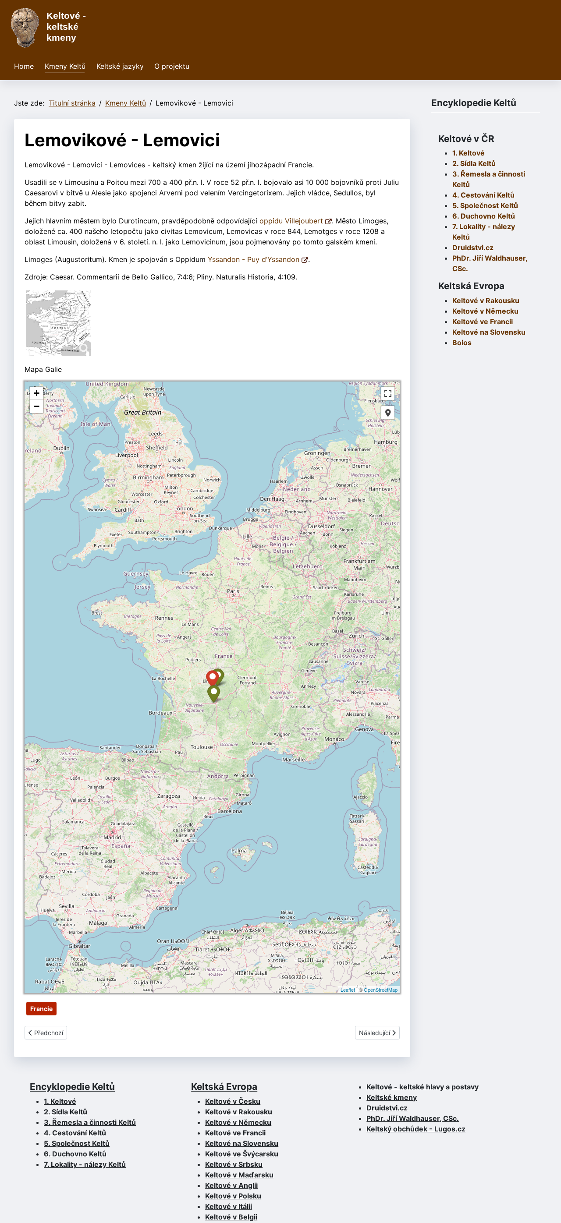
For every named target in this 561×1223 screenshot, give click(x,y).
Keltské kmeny (391, 1097)
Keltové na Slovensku (241, 1143)
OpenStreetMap (381, 989)
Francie (41, 1008)
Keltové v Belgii (231, 1216)
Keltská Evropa (224, 1086)
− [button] (36, 406)
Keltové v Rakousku (485, 300)
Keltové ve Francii (235, 1132)
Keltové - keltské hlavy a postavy (422, 1086)
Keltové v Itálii (228, 1206)
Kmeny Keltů (65, 66)
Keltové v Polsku (233, 1195)
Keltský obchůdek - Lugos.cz (415, 1128)
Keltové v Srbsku (234, 1164)
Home (24, 66)
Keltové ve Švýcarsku (241, 1153)
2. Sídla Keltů (474, 163)
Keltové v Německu (238, 1122)
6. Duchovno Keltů (483, 216)
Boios (462, 342)
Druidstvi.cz (473, 247)
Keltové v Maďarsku (239, 1174)
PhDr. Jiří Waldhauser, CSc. (412, 1118)
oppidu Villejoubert (292, 220)
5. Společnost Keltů (485, 205)
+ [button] (36, 393)
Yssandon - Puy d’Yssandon (255, 259)
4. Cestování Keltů (483, 195)
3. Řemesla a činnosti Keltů (90, 1122)
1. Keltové (468, 152)
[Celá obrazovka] (387, 393)
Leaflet (348, 989)
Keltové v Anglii (231, 1185)
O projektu (171, 66)
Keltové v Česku (232, 1101)
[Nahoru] (545, 1207)
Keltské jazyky (120, 66)
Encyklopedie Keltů (72, 1086)
